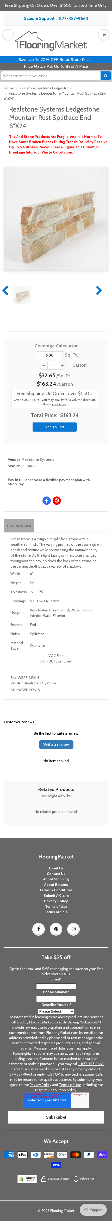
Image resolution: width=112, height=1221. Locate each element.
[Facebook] (38, 929)
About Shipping (56, 879)
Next (98, 290)
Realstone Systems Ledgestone (46, 88)
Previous (6, 290)
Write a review (56, 744)
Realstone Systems (38, 459)
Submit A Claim (56, 895)
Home (9, 88)
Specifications (19, 525)
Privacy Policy (56, 901)
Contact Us (56, 873)
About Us (56, 868)
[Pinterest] (56, 929)
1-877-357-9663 (91, 1064)
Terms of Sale (56, 912)
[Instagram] (73, 929)
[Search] (106, 75)
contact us (59, 404)
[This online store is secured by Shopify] (27, 1178)
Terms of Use (56, 906)
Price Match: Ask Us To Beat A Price (56, 66)
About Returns (56, 884)
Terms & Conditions (56, 890)
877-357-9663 (73, 18)
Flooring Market (62, 1210)
